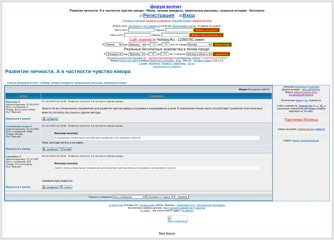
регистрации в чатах (184, 25)
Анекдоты (154, 63)
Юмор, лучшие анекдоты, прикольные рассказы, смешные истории (84, 82)
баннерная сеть (186, 205)
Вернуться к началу (18, 118)
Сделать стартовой (134, 20)
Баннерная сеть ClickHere (167, 66)
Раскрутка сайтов (259, 89)
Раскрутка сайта (128, 60)
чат (306, 100)
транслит (200, 207)
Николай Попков (181, 20)
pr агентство (116, 205)
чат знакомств (151, 25)
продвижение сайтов (188, 57)
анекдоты (300, 86)
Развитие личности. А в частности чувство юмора (67, 71)
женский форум (311, 89)
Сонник (143, 63)
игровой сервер (203, 60)
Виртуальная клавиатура (178, 207)
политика (314, 86)
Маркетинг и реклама (162, 60)
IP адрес (145, 210)
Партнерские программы (210, 205)
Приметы (166, 63)
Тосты (190, 63)
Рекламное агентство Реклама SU (127, 57)
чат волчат (134, 25)
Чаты (178, 60)
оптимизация (147, 205)
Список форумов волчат (22, 82)
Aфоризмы (179, 63)
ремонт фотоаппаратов (305, 140)
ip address (188, 210)
